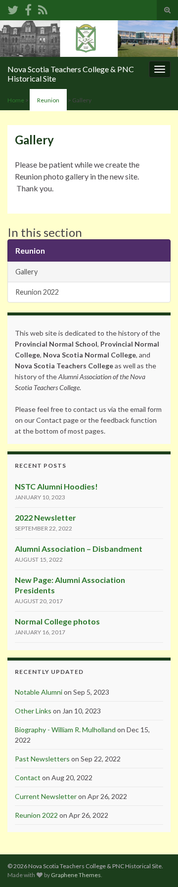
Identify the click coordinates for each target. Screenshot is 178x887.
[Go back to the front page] (89, 38)
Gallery (26, 271)
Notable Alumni (38, 692)
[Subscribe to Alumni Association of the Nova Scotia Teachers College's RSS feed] (42, 8)
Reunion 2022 (37, 292)
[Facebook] (28, 8)
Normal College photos (57, 621)
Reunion (48, 100)
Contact (28, 777)
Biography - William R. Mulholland (65, 729)
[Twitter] (12, 8)
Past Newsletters (42, 758)
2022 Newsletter (45, 517)
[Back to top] (155, 864)
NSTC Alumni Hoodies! (56, 486)
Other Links (33, 711)
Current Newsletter (46, 796)
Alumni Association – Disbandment (78, 548)
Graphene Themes (76, 875)
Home (15, 100)
